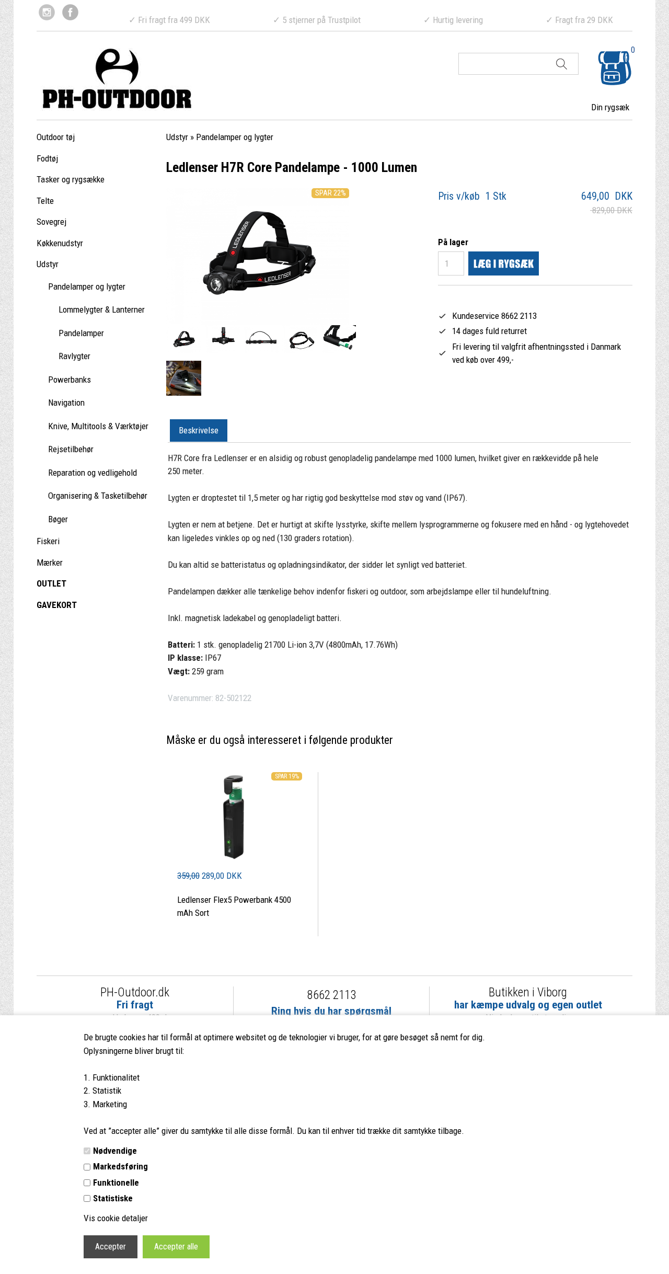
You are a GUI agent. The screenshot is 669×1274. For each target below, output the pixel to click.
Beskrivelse (198, 430)
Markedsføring (120, 1166)
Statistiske (113, 1198)
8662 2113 (331, 995)
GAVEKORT (57, 605)
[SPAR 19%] (239, 862)
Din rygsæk (610, 107)
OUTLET (51, 583)
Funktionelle (116, 1182)
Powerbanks (69, 379)
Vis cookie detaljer (116, 1218)
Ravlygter (74, 356)
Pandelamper (81, 333)
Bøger (58, 519)
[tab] (198, 430)
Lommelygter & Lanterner (102, 309)
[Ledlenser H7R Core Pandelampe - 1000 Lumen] (183, 340)
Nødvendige (115, 1150)
